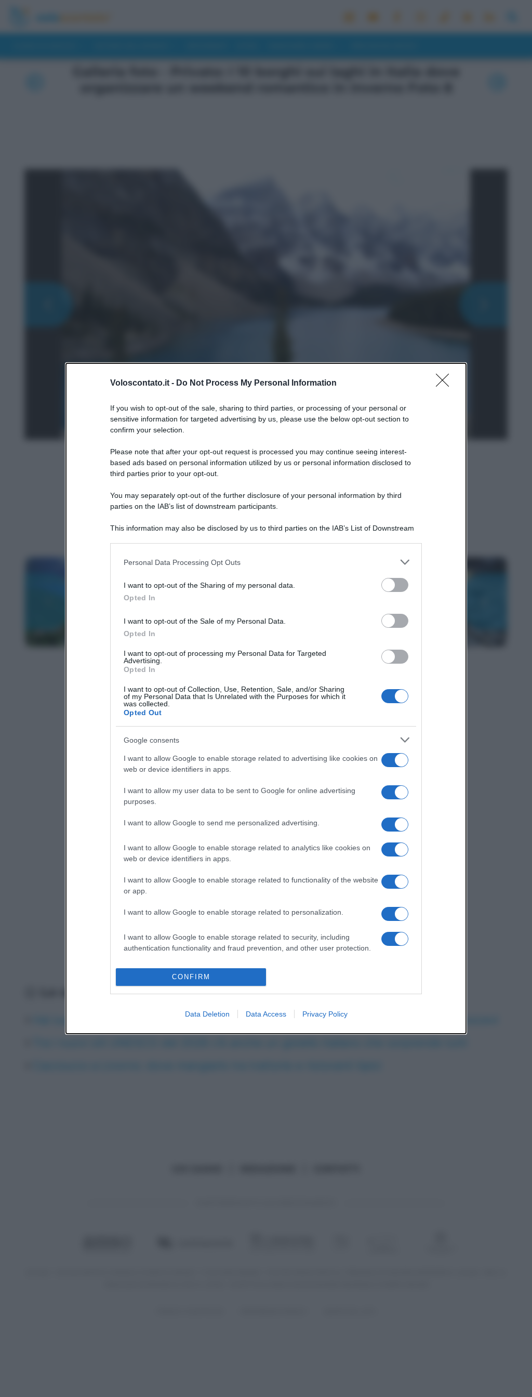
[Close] (446, 383)
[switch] (394, 585)
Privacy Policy (325, 1014)
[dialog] (266, 698)
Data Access (266, 1014)
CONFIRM (191, 977)
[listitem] (266, 562)
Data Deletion (207, 1014)
